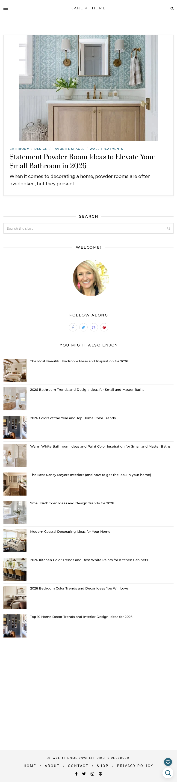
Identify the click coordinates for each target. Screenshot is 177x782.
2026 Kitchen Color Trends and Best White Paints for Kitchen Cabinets (89, 560)
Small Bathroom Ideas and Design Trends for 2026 (72, 503)
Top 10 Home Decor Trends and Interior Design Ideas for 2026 (81, 617)
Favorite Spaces (69, 148)
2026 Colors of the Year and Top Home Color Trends (73, 418)
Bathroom (19, 148)
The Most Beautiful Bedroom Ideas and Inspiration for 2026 (79, 361)
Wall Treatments (107, 148)
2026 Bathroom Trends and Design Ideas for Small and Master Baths (87, 390)
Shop (103, 766)
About (52, 766)
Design (41, 148)
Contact (78, 766)
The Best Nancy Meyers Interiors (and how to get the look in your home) (90, 475)
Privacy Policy (135, 766)
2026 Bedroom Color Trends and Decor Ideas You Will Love (79, 588)
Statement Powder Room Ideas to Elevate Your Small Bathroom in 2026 (81, 162)
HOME (30, 766)
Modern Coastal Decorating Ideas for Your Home (70, 531)
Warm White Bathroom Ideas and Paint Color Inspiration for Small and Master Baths (100, 446)
